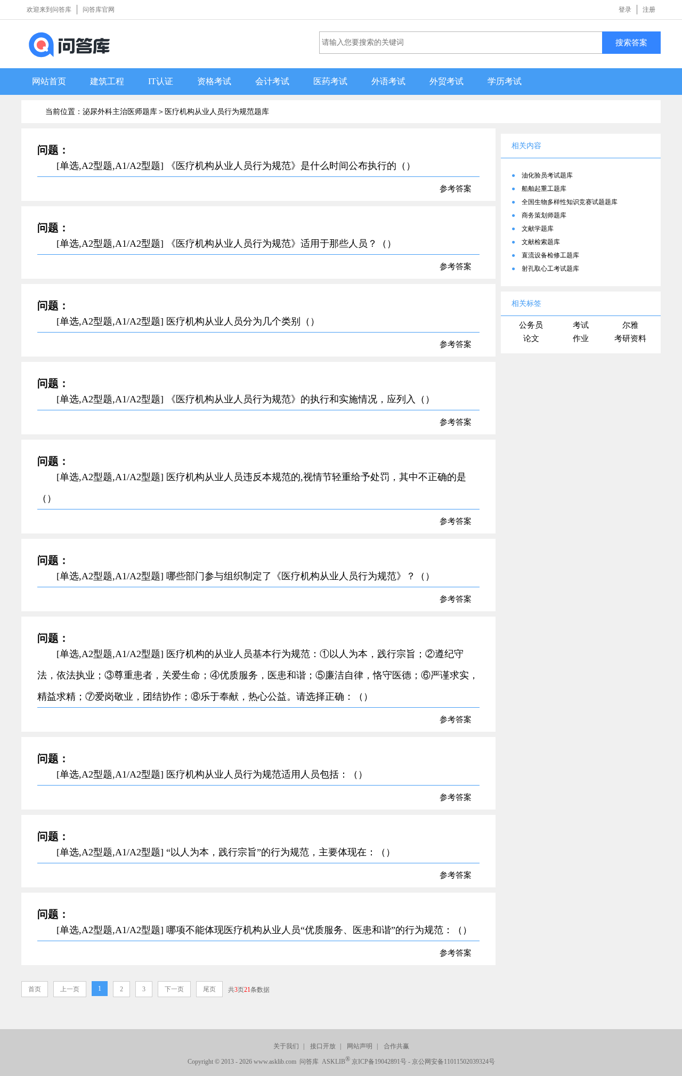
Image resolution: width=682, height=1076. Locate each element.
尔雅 (630, 325)
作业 (581, 338)
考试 (581, 325)
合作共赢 (396, 1046)
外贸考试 (446, 81)
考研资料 (630, 338)
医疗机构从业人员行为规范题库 (217, 112)
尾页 (209, 989)
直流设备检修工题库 (550, 255)
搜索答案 (631, 42)
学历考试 (505, 81)
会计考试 (272, 81)
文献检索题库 (541, 242)
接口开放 (323, 1046)
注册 (649, 9)
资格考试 (214, 81)
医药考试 (330, 81)
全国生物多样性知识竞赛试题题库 (570, 202)
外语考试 (388, 81)
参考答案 (456, 188)
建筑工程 (107, 81)
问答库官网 (99, 9)
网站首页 (49, 81)
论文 (531, 338)
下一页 (174, 989)
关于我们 (286, 1046)
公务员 (531, 325)
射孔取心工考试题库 (550, 268)
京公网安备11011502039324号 (453, 1061)
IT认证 (160, 81)
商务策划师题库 (544, 215)
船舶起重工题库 (544, 188)
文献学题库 (538, 228)
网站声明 (359, 1046)
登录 (625, 9)
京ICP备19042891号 (379, 1061)
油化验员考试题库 (547, 175)
